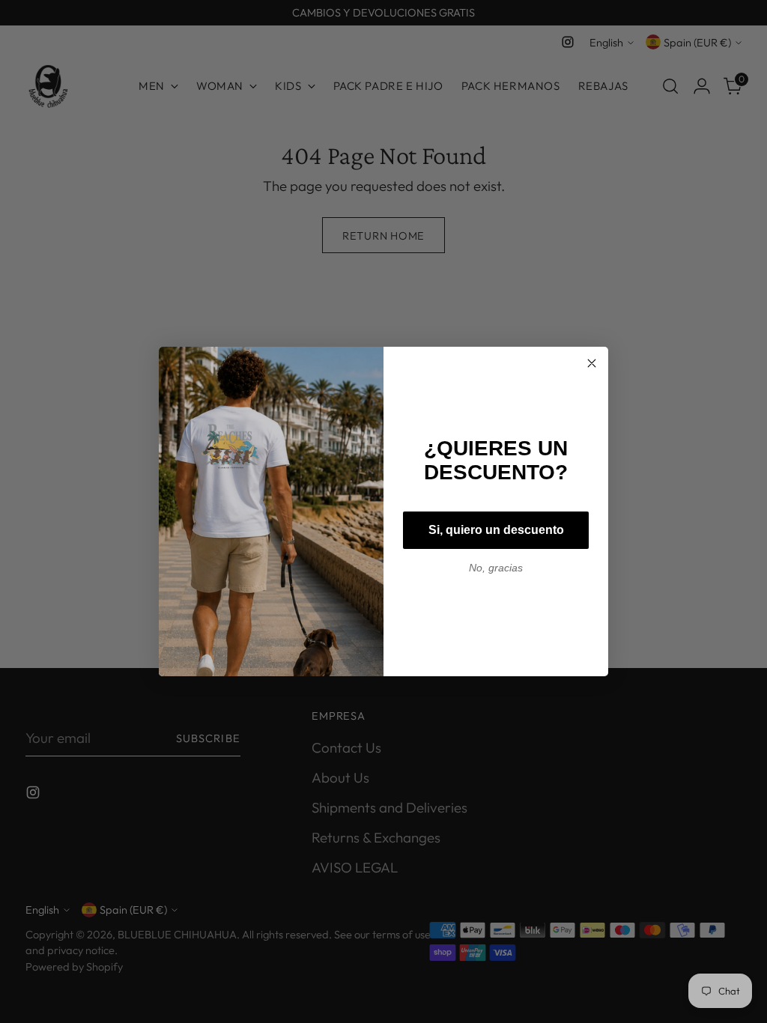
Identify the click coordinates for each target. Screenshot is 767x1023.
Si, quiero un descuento (496, 529)
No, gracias (496, 568)
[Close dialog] (592, 363)
